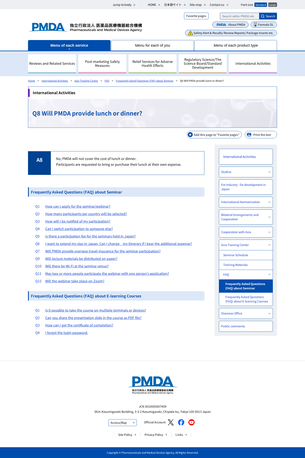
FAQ (107, 80)
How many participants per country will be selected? (86, 213)
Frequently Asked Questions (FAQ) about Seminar (144, 80)
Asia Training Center (86, 80)
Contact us (217, 4)
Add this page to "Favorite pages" (216, 135)
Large (272, 4)
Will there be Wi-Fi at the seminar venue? (77, 265)
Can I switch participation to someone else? (79, 228)
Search (270, 16)
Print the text (262, 135)
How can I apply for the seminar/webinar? (77, 206)
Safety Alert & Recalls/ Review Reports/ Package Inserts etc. (234, 33)
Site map (196, 4)
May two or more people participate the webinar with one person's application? (107, 273)
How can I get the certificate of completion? (79, 325)
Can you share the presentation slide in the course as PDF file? (93, 317)
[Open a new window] (171, 422)
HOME (152, 4)
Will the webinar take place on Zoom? (74, 280)
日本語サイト (173, 4)
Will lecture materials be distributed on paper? (81, 258)
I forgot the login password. (66, 332)
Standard (260, 4)
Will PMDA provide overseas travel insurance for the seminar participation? (103, 250)
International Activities (54, 80)
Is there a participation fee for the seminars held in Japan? (90, 236)
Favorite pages (196, 16)
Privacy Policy (154, 434)
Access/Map (119, 422)
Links (179, 434)
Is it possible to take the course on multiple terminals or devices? (95, 310)
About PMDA (236, 24)
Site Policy (125, 434)
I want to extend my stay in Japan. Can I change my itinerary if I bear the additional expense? (118, 243)
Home (31, 80)
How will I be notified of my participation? (77, 221)
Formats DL (266, 24)
